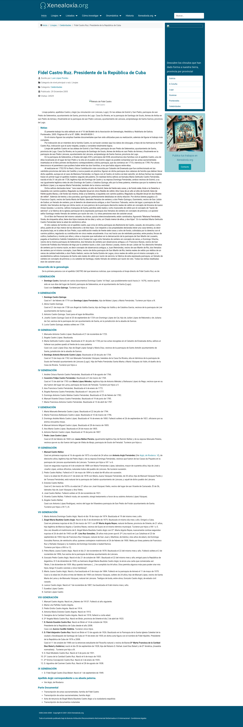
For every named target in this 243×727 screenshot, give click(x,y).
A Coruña (173, 84)
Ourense (172, 95)
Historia (130, 15)
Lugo (171, 89)
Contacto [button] (185, 167)
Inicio (44, 15)
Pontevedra (174, 101)
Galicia (172, 78)
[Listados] (76, 15)
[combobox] (189, 16)
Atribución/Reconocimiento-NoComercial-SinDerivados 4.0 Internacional (101, 718)
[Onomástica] (119, 15)
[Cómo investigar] (100, 15)
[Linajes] (59, 15)
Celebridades (56, 87)
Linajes (54, 15)
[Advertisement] (100, 49)
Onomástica (112, 15)
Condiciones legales (138, 718)
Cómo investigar (90, 15)
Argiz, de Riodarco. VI (149, 455)
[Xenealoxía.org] (154, 15)
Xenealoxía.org (145, 15)
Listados (70, 15)
